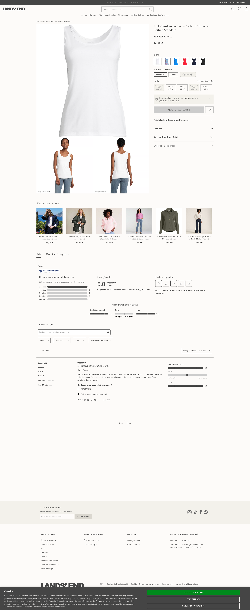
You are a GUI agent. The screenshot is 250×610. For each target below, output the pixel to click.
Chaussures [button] (123, 15)
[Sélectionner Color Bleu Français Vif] (176, 61)
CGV (101, 584)
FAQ (42, 548)
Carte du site (167, 584)
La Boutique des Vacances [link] (158, 15)
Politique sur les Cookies (92, 601)
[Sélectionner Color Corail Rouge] (185, 61)
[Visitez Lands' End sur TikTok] (195, 513)
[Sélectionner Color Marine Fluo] (194, 61)
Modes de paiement (49, 560)
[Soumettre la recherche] (150, 9)
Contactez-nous (47, 544)
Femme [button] (84, 15)
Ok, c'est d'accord (193, 592)
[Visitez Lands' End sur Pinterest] (205, 513)
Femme (46, 21)
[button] (158, 283)
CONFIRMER (83, 516)
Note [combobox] (42, 340)
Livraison (158, 128)
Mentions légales (48, 568)
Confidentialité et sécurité (117, 584)
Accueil (39, 21)
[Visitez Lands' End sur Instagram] (190, 513)
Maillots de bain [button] (137, 15)
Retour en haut (125, 423)
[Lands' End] (14, 9)
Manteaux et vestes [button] (107, 15)
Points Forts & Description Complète (171, 119)
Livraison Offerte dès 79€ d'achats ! (125, 2)
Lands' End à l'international (187, 584)
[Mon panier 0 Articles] (246, 9)
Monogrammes (133, 540)
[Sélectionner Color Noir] (203, 61)
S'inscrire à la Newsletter (50, 507)
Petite (173, 74)
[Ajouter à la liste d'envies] (209, 109)
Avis (38, 254)
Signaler (106, 399)
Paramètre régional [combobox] (99, 340)
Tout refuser (193, 599)
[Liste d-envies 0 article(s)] (239, 9)
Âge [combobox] (77, 340)
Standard (160, 74)
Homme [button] (92, 15)
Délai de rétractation (50, 564)
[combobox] (199, 350)
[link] (112, 283)
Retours (44, 556)
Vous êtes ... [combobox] (60, 340)
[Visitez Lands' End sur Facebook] (200, 513)
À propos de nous (91, 540)
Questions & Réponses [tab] (57, 254)
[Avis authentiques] (49, 271)
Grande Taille (187, 74)
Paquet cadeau (133, 544)
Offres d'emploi (90, 544)
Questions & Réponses (164, 145)
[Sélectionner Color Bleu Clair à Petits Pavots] (167, 61)
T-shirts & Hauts (56, 21)
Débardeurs (68, 21)
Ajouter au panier (179, 109)
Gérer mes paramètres (193, 606)
